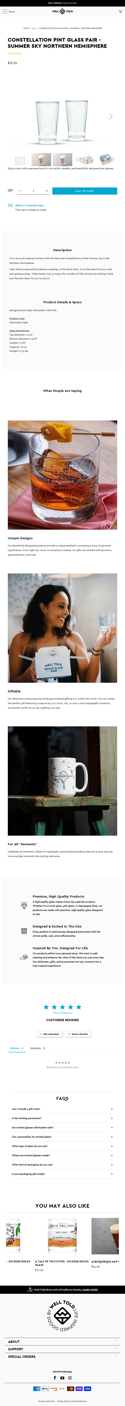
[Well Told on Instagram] (70, 1378)
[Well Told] (62, 11)
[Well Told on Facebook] (55, 1378)
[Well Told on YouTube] (62, 1378)
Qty (10, 190)
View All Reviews (62, 1012)
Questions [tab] (35, 1048)
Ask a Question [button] (51, 1034)
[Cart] (120, 11)
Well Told (50, 1401)
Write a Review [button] (80, 1034)
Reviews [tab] (14, 1048)
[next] (110, 116)
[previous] (10, 1240)
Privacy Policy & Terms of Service (72, 1401)
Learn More (90, 1289)
